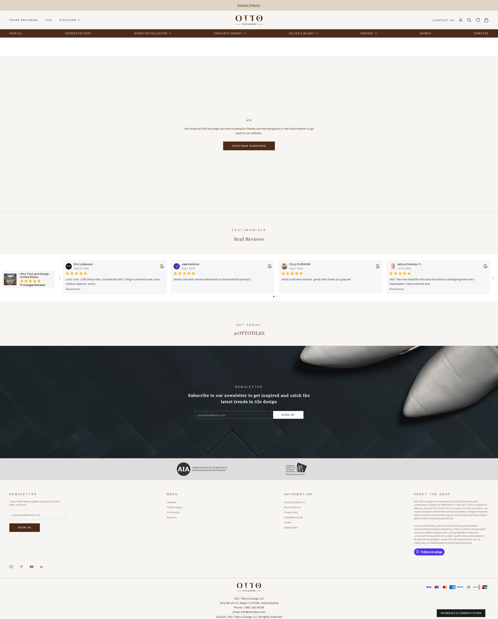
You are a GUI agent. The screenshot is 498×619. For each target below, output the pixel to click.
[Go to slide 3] (279, 296)
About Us (171, 517)
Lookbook (171, 502)
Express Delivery (249, 5)
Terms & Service (292, 507)
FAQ (48, 20)
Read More (73, 289)
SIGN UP (288, 414)
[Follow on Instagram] (11, 567)
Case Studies (291, 527)
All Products (173, 512)
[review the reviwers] (162, 266)
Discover (68, 20)
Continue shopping (249, 146)
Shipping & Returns (294, 502)
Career (287, 522)
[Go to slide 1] (273, 296)
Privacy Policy (291, 512)
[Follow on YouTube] (31, 567)
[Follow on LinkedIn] (42, 567)
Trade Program (23, 20)
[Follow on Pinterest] (21, 567)
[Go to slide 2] (276, 296)
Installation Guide (293, 517)
